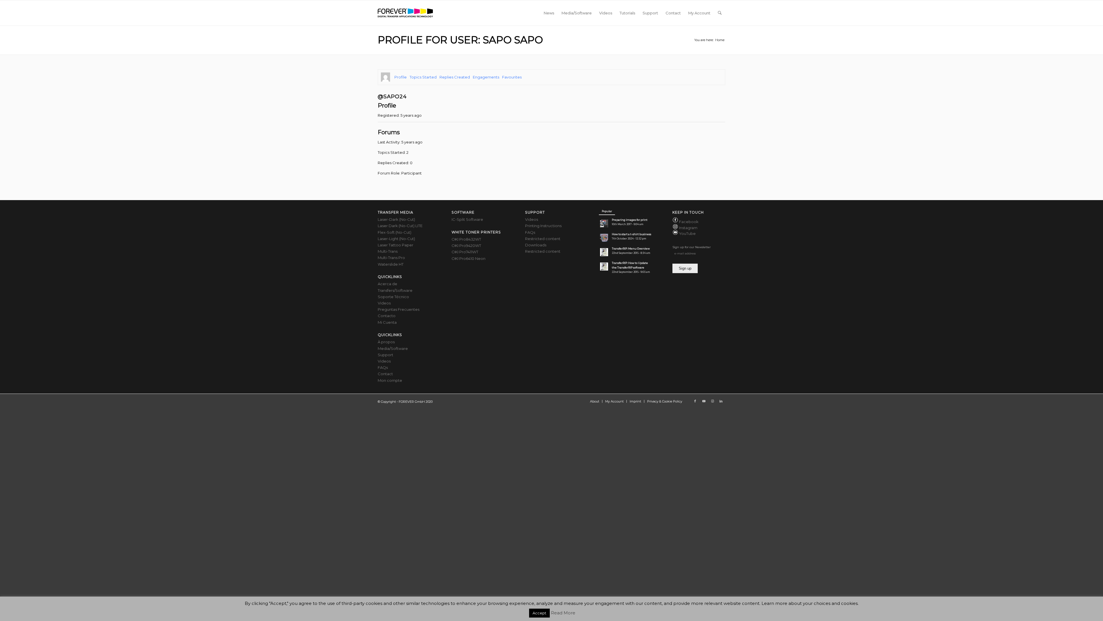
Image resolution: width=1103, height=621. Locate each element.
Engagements (486, 77)
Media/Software (393, 348)
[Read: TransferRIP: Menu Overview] (604, 252)
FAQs (383, 367)
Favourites (512, 77)
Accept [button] (539, 613)
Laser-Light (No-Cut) (396, 238)
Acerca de (387, 283)
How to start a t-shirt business (631, 234)
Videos (384, 303)
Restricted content (542, 238)
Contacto (387, 315)
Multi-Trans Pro (391, 257)
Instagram (688, 227)
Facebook (689, 222)
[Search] (719, 13)
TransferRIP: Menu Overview (631, 248)
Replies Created (454, 77)
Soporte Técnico (393, 296)
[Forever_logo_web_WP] (405, 13)
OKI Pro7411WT (465, 252)
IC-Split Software (467, 219)
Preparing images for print (629, 219)
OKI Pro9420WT (466, 245)
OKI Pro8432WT (466, 239)
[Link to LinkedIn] (721, 401)
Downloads (535, 245)
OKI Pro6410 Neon (468, 258)
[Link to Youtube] (703, 401)
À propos (386, 342)
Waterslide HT (391, 264)
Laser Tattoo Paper (395, 245)
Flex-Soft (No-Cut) (394, 232)
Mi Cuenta (387, 322)
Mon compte (390, 380)
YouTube (687, 233)
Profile (400, 77)
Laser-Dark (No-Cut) (396, 219)
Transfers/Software (395, 290)
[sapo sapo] (385, 77)
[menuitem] (549, 13)
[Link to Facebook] (695, 401)
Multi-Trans (388, 251)
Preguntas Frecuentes (398, 309)
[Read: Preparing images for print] (604, 223)
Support (385, 354)
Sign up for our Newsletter (691, 247)
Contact (385, 373)
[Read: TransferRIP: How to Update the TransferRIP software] (604, 266)
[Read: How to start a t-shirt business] (604, 238)
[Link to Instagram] (712, 401)
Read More (563, 613)
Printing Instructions (543, 225)
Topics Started (423, 77)
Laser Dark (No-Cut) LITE (400, 225)
